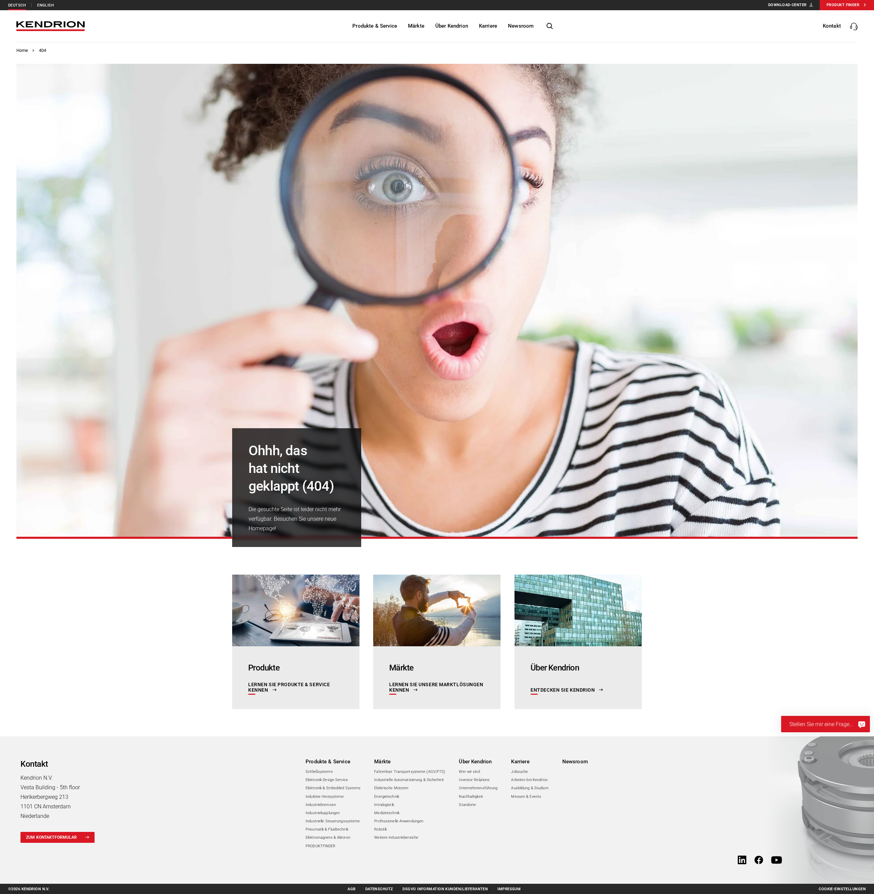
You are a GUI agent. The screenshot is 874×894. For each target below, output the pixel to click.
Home (22, 50)
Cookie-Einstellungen (842, 889)
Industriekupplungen (323, 813)
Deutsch (17, 5)
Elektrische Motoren (391, 788)
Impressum (509, 889)
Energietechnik (386, 796)
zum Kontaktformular (51, 837)
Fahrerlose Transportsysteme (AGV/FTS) (409, 771)
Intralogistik (384, 805)
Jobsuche (519, 771)
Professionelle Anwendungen (398, 821)
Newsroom (575, 762)
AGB (351, 889)
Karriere (520, 762)
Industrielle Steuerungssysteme (333, 821)
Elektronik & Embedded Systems (333, 788)
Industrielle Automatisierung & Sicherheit (409, 780)
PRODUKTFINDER (320, 846)
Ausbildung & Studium (529, 788)
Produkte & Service (328, 762)
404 (42, 50)
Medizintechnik (386, 813)
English (45, 5)
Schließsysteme (319, 771)
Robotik (380, 829)
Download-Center (787, 5)
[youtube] (776, 860)
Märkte (382, 762)
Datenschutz (379, 889)
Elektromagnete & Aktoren (328, 837)
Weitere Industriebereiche (396, 837)
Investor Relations (474, 780)
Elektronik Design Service (327, 780)
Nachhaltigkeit (471, 796)
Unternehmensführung (478, 788)
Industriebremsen (321, 805)
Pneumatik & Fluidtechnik (327, 829)
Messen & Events (526, 796)
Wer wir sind (469, 771)
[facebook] (759, 860)
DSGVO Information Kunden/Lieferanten (445, 889)
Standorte (467, 805)
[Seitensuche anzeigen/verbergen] (550, 26)
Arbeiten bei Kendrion (529, 780)
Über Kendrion (475, 762)
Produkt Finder (843, 5)
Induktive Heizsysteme (325, 796)
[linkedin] (742, 860)
